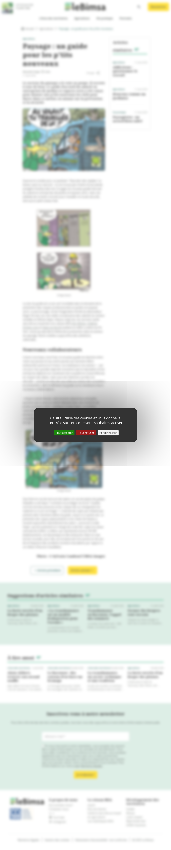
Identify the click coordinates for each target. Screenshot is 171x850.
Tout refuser (86, 433)
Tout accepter (64, 433)
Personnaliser (108, 433)
